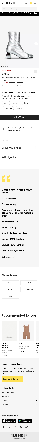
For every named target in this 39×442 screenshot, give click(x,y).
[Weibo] (26, 428)
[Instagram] (9, 428)
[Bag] (31, 3)
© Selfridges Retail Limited (19, 438)
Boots (10, 289)
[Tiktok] (15, 428)
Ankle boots (29, 289)
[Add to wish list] (35, 71)
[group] (19, 339)
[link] (9, 351)
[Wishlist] (26, 3)
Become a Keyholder (10, 379)
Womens (10, 283)
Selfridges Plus (10, 157)
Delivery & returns (11, 147)
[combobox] (21, 8)
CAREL (5, 74)
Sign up (20, 130)
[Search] (4, 9)
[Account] (21, 3)
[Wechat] (20, 428)
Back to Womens (19, 117)
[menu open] (35, 3)
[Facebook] (3, 428)
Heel (6, 140)
